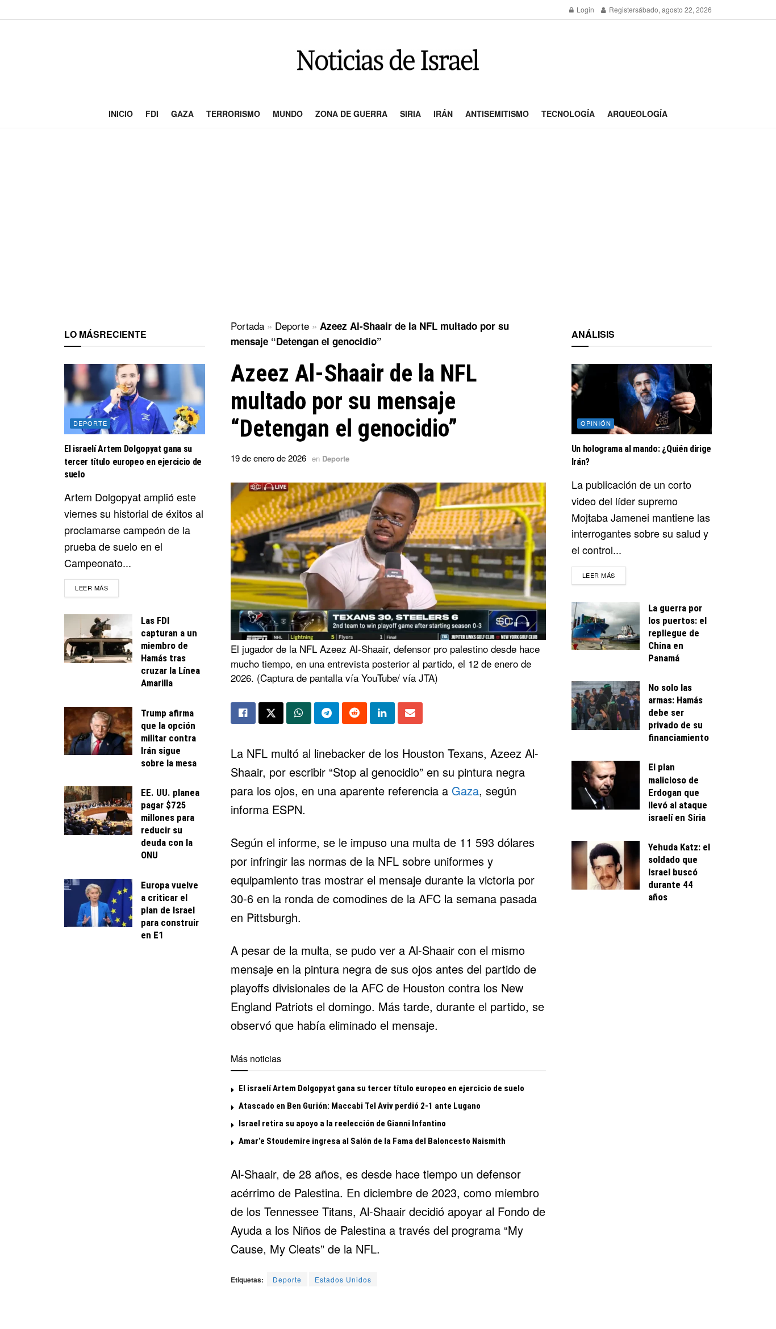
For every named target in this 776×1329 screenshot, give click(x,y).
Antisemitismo (497, 113)
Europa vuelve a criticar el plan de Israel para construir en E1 (170, 910)
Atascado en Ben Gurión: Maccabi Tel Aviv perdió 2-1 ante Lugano (360, 1106)
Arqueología (637, 113)
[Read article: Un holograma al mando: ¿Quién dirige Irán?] (641, 399)
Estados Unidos (343, 1279)
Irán (443, 113)
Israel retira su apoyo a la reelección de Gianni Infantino (342, 1123)
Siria (410, 113)
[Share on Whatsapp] (298, 713)
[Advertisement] (388, 224)
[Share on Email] (410, 713)
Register (621, 9)
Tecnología (568, 113)
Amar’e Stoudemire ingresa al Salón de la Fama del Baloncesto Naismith (372, 1141)
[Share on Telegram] (326, 713)
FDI (151, 113)
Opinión (596, 422)
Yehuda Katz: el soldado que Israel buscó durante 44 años (679, 872)
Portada (247, 325)
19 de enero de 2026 (268, 458)
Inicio (121, 113)
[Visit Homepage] (388, 60)
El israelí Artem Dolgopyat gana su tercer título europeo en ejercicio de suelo (381, 1088)
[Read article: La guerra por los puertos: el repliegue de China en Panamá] (605, 626)
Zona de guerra (351, 113)
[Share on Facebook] (243, 713)
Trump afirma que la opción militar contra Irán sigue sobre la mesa (169, 738)
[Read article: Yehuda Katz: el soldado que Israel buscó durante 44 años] (605, 865)
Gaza (182, 113)
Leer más (97, 587)
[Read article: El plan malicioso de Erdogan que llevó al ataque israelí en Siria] (605, 785)
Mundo (288, 113)
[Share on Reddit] (354, 713)
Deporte (292, 325)
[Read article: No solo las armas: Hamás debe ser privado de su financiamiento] (605, 705)
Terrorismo (233, 113)
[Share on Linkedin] (382, 713)
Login (584, 9)
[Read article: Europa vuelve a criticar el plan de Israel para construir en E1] (98, 903)
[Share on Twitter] (270, 713)
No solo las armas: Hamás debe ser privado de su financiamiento (678, 712)
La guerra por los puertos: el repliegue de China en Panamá (677, 633)
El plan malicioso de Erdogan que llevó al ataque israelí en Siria (677, 792)
